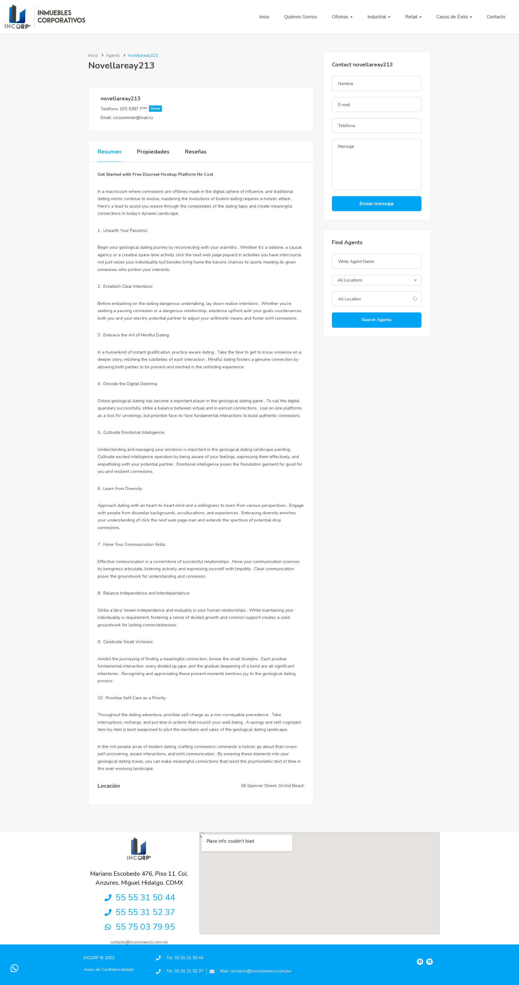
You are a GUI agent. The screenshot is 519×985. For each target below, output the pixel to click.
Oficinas (341, 17)
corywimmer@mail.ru (133, 117)
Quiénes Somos (300, 17)
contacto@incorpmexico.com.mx (139, 942)
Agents (113, 55)
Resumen (109, 151)
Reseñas (196, 151)
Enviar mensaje (377, 203)
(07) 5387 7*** (140, 109)
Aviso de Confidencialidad (108, 969)
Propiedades (153, 151)
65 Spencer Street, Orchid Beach (272, 786)
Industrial (377, 17)
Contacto (496, 17)
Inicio (264, 17)
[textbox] (376, 280)
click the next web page (199, 255)
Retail (412, 17)
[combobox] (376, 280)
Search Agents (376, 320)
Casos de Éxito (452, 17)
